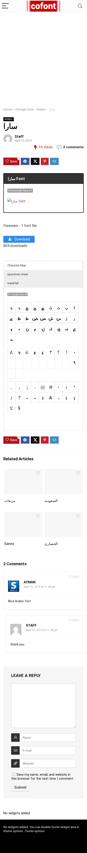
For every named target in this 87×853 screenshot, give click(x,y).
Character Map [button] (16, 265)
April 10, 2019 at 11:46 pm (40, 586)
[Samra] (23, 515)
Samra (9, 544)
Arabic (41, 109)
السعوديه (51, 501)
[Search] (80, 6)
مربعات (9, 501)
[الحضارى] (63, 515)
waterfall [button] (13, 283)
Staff (19, 136)
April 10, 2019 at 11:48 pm (42, 630)
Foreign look (24, 109)
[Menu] (5, 6)
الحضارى (51, 544)
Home (7, 109)
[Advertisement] (43, 57)
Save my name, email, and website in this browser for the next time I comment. (42, 777)
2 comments (73, 147)
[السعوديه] (63, 472)
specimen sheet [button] (17, 274)
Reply (75, 576)
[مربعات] (23, 472)
